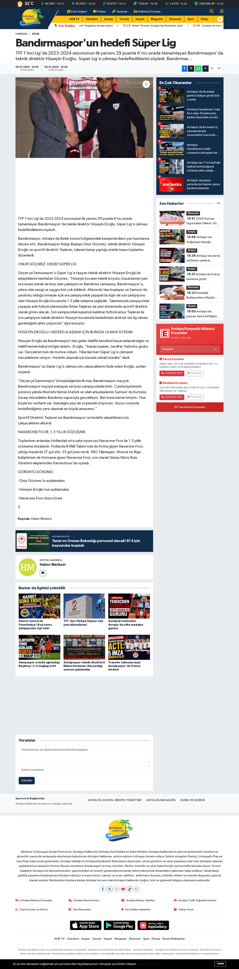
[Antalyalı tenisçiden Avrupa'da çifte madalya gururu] (129, 606)
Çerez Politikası (148, 964)
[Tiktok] (130, 889)
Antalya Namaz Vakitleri (140, 900)
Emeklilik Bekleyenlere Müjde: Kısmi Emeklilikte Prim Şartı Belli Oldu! (201, 295)
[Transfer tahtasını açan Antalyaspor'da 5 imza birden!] (129, 647)
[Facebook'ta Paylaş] (184, 69)
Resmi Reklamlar (173, 938)
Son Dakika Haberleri (137, 909)
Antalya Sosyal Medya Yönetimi (114, 800)
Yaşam (140, 19)
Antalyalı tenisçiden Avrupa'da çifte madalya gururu (125, 624)
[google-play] (119, 925)
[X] (109, 889)
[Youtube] (123, 889)
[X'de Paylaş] (191, 69)
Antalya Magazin (161, 800)
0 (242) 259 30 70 (173, 373)
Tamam (220, 964)
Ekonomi (175, 19)
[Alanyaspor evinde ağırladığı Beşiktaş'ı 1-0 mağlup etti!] (39, 647)
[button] (220, 19)
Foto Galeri (79, 11)
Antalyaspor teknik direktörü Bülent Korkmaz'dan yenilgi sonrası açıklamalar (84, 666)
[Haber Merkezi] (28, 567)
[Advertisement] (86, 186)
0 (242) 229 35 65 (173, 397)
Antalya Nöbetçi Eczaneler (36, 900)
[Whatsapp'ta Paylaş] (198, 69)
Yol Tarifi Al (195, 373)
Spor (190, 19)
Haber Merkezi (53, 564)
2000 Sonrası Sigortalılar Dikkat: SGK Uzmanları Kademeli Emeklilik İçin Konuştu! (202, 221)
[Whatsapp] (136, 889)
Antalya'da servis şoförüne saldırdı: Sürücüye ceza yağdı (203, 258)
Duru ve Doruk (192, 800)
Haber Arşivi (186, 909)
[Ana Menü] (220, 12)
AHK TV (74, 19)
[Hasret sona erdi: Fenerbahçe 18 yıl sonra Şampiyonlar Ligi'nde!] (39, 606)
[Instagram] (116, 889)
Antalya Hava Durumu (86, 900)
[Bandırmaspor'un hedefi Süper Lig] (84, 117)
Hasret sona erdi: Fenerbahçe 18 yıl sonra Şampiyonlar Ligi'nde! (35, 624)
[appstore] (85, 925)
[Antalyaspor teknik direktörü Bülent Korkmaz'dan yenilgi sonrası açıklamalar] (84, 647)
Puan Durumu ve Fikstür (34, 909)
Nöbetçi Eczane (149, 11)
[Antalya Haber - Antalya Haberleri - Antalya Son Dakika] (31, 18)
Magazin (157, 19)
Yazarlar (122, 11)
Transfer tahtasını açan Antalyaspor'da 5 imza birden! (124, 666)
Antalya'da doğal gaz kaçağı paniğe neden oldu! (200, 239)
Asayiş (108, 19)
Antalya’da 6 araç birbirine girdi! (203, 277)
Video (101, 11)
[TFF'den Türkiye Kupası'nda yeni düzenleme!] (84, 606)
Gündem (92, 19)
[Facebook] (103, 889)
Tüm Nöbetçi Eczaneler (191, 407)
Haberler (21, 34)
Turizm (124, 19)
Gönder (26, 780)
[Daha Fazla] (205, 69)
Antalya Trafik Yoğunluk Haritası (197, 900)
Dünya (205, 19)
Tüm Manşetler (82, 909)
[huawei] (153, 925)
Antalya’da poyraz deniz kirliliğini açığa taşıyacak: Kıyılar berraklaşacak (202, 314)
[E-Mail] (43, 573)
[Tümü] (218, 203)
